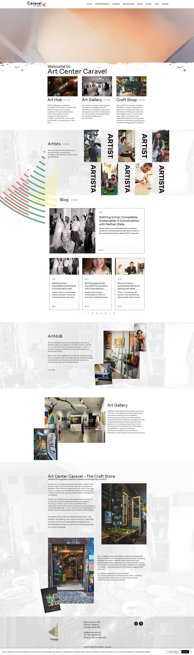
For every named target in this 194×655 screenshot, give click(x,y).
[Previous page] (84, 313)
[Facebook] (141, 624)
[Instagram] (136, 624)
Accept (185, 652)
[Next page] (110, 313)
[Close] (191, 651)
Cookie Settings (173, 652)
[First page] (80, 313)
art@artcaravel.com (92, 632)
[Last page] (114, 313)
